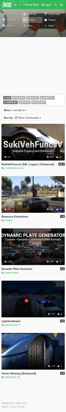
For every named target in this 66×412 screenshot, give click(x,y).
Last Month (15, 110)
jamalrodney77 (13, 325)
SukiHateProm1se (14, 168)
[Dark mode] (55, 4)
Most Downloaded (22, 117)
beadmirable (11, 272)
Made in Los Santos (13, 406)
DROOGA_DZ (12, 377)
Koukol (8, 220)
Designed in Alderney (13, 403)
